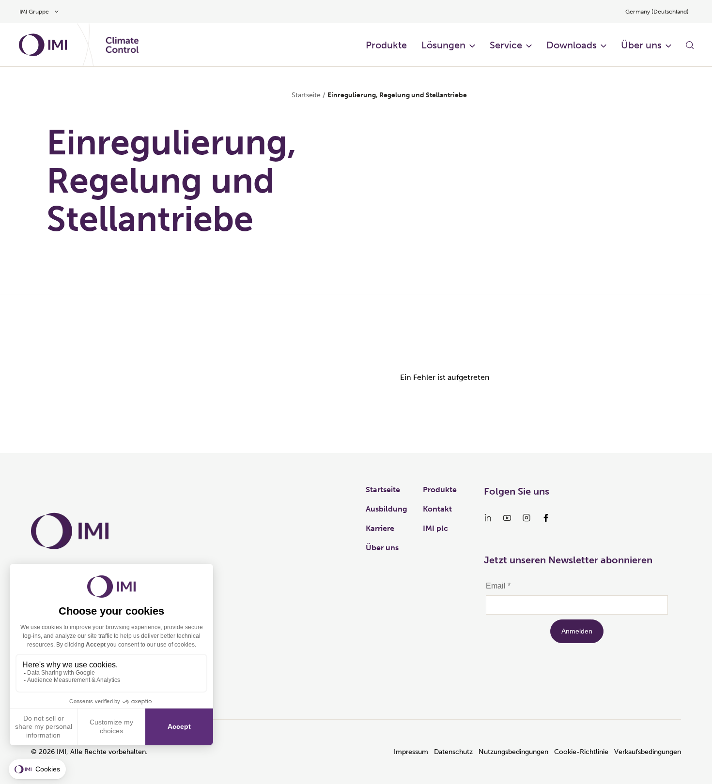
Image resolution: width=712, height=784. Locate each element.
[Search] (690, 45)
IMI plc (435, 528)
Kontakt (437, 508)
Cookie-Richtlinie (581, 752)
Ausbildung (386, 508)
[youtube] (507, 518)
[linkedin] (488, 518)
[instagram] (526, 518)
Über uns (641, 45)
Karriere (380, 528)
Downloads (571, 45)
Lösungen (443, 45)
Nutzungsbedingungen (513, 752)
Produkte (386, 45)
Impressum (411, 752)
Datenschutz (453, 752)
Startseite (306, 95)
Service (506, 45)
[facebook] (546, 518)
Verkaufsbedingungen (647, 752)
